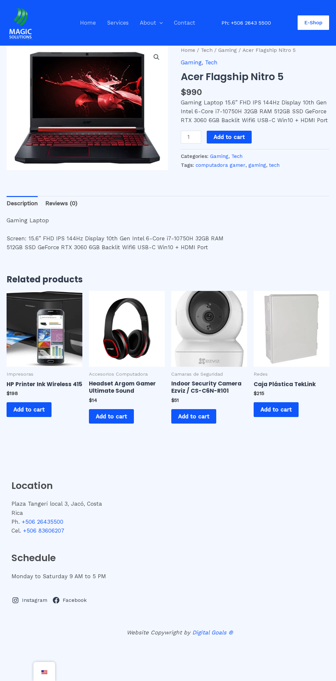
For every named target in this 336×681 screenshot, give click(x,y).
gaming (257, 165)
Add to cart (229, 137)
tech (274, 165)
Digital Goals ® (212, 632)
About (148, 22)
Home (88, 22)
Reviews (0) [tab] (61, 203)
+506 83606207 (43, 530)
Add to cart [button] (29, 409)
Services (118, 22)
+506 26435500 (42, 521)
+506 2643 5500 (251, 23)
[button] (159, 23)
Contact (184, 22)
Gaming (227, 50)
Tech (207, 50)
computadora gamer (220, 165)
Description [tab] (22, 203)
